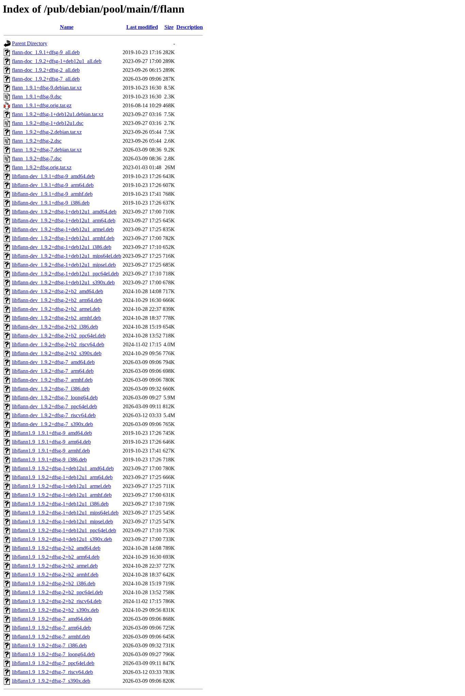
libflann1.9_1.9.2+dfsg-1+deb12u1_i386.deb (60, 504)
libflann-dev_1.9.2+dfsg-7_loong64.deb (55, 397)
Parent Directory (29, 43)
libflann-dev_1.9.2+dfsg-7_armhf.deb (52, 380)
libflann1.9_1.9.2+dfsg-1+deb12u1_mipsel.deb (62, 521)
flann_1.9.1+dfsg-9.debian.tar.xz (47, 88)
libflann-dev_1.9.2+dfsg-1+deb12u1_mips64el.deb (66, 256)
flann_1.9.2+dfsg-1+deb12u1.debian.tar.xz (57, 114)
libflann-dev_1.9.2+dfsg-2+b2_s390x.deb (56, 353)
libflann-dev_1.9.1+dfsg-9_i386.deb (51, 203)
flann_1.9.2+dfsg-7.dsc (37, 158)
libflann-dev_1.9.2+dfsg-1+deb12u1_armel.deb (63, 229)
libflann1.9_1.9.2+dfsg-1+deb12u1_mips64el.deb (65, 513)
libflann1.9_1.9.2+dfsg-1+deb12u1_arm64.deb (62, 477)
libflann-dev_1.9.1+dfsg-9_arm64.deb (53, 185)
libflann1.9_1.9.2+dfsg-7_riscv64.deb (52, 672)
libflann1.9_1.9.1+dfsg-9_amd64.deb (52, 433)
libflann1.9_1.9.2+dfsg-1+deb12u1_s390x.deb (62, 539)
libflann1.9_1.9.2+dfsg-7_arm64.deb (51, 628)
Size (169, 27)
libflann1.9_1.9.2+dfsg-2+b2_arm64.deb (55, 557)
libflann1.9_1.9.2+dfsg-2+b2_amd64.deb (56, 548)
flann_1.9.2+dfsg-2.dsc (37, 141)
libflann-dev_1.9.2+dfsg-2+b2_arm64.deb (57, 300)
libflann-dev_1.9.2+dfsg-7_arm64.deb (53, 371)
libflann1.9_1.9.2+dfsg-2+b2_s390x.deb (55, 610)
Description (189, 27)
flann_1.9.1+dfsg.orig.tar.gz (41, 105)
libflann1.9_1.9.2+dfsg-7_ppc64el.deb (53, 663)
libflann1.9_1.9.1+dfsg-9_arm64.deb (51, 442)
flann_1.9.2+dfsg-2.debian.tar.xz (47, 132)
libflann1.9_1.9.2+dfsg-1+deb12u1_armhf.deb (62, 495)
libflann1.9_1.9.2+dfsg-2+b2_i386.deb (53, 583)
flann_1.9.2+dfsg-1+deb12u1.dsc (47, 123)
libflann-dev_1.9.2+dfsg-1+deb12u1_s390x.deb (63, 282)
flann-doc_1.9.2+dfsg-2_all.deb (46, 70)
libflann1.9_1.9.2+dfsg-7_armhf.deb (51, 636)
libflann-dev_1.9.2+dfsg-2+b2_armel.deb (56, 309)
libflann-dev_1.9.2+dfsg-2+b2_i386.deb (55, 327)
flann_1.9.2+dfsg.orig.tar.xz (41, 167)
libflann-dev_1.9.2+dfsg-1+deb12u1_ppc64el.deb (65, 273)
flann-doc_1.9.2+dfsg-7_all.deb (46, 79)
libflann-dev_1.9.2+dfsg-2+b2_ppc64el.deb (59, 335)
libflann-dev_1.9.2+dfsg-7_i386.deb (51, 389)
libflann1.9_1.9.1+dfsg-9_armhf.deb (51, 451)
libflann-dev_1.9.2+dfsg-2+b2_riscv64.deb (58, 344)
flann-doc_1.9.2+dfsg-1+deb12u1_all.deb (56, 61)
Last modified (142, 27)
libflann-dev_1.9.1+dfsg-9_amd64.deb (53, 176)
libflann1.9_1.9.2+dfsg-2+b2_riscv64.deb (56, 601)
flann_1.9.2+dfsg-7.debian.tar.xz (47, 150)
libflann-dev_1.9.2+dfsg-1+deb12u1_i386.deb (61, 247)
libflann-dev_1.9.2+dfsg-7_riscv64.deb (54, 415)
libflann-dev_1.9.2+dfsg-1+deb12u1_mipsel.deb (64, 265)
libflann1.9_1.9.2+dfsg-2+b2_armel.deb (55, 566)
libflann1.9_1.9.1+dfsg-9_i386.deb (49, 459)
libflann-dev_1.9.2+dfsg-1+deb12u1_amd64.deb (64, 212)
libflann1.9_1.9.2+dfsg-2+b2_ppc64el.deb (57, 592)
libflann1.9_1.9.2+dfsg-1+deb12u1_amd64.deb (63, 468)
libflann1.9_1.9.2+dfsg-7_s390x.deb (51, 681)
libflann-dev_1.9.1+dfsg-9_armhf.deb (52, 194)
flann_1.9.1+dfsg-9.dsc (37, 96)
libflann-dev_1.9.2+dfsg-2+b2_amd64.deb (57, 291)
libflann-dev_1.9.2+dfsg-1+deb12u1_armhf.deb (63, 238)
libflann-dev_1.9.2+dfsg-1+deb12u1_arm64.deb (63, 220)
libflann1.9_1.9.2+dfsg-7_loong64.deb (53, 654)
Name (67, 27)
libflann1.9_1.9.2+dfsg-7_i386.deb (49, 645)
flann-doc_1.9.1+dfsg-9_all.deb (46, 52)
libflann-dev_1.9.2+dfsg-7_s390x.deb (52, 424)
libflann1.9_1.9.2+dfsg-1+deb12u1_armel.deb (61, 486)
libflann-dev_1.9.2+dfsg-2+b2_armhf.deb (56, 318)
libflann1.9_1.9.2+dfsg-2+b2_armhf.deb (55, 575)
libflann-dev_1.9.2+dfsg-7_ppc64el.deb (54, 406)
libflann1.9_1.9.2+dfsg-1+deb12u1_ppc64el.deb (64, 530)
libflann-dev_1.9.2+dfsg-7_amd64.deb (53, 362)
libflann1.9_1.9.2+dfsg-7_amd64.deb (52, 619)
